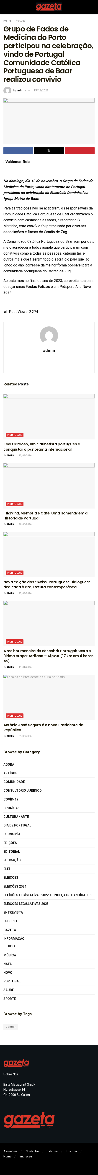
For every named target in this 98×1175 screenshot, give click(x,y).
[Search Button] (93, 7)
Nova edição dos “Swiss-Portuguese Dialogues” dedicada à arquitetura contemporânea (46, 584)
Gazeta (9, 930)
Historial (72, 1151)
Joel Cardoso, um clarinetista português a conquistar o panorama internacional (41, 447)
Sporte (9, 999)
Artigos (10, 773)
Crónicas (11, 808)
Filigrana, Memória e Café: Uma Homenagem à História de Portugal (45, 516)
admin (21, 90)
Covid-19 (10, 799)
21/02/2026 (24, 736)
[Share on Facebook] (18, 150)
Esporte (10, 921)
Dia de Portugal (17, 825)
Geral (12, 946)
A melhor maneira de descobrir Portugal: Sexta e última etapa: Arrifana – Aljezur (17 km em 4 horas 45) (48, 656)
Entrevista (13, 912)
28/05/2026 (24, 593)
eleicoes (10, 877)
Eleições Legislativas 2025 (26, 903)
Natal (8, 964)
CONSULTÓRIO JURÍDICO (22, 790)
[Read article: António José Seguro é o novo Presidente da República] (49, 697)
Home (7, 21)
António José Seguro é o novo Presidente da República (43, 727)
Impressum (27, 1156)
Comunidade (14, 782)
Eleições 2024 (14, 886)
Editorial (11, 851)
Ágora (8, 764)
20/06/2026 (24, 524)
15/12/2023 (41, 90)
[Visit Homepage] (49, 7)
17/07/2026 (24, 455)
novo (7, 972)
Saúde (8, 990)
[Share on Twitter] (49, 150)
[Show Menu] (5, 7)
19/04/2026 (24, 667)
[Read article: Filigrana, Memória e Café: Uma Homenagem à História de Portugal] (49, 486)
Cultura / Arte (16, 816)
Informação (13, 938)
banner (11, 1027)
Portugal (21, 21)
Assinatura (10, 1151)
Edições (10, 843)
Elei (6, 869)
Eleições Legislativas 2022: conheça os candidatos (47, 895)
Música (9, 955)
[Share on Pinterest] (80, 150)
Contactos (32, 1151)
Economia (11, 834)
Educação (12, 860)
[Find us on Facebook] (4, 1163)
